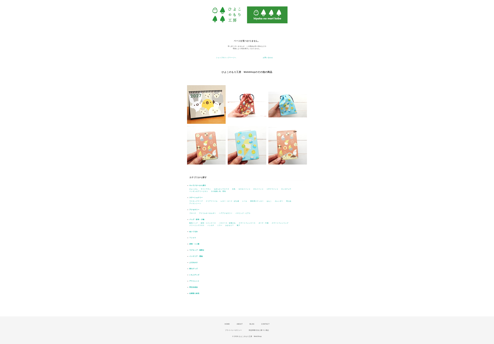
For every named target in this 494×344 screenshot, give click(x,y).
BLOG (252, 324)
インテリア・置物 (196, 256)
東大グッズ (193, 269)
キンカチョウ (286, 189)
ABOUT (240, 324)
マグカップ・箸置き (196, 250)
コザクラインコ (272, 189)
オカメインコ (258, 189)
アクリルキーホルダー (207, 213)
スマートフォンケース (247, 223)
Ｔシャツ (192, 238)
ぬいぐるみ (193, 231)
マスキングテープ (196, 201)
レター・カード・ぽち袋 (230, 201)
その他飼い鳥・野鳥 (218, 191)
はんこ (269, 201)
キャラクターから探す (197, 185)
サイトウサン (206, 189)
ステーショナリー (196, 197)
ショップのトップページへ (226, 57)
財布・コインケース (208, 223)
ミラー (219, 225)
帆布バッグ (193, 223)
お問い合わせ (268, 57)
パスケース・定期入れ (227, 223)
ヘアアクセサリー (225, 213)
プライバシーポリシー (233, 330)
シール (244, 201)
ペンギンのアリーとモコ (198, 191)
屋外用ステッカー (257, 201)
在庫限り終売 (194, 293)
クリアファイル (212, 201)
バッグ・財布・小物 (196, 219)
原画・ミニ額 (194, 244)
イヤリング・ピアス (242, 213)
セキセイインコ (244, 189)
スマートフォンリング (280, 223)
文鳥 (233, 189)
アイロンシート (195, 203)
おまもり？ (229, 225)
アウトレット (194, 281)
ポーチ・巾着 (264, 223)
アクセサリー (194, 210)
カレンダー (279, 201)
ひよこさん (193, 189)
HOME (227, 324)
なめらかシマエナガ (221, 189)
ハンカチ (211, 225)
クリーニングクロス (196, 225)
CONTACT (265, 324)
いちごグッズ (194, 275)
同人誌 (288, 201)
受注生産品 (193, 287)
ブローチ (192, 213)
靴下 (238, 225)
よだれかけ (193, 262)
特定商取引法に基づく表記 (259, 330)
